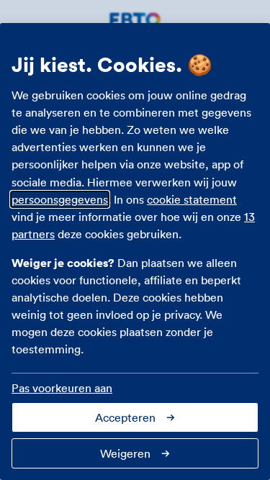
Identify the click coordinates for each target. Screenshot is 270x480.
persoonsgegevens (60, 199)
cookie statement (192, 199)
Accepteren (125, 417)
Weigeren (125, 453)
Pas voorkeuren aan (62, 388)
